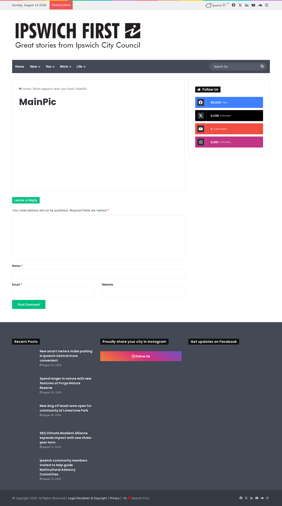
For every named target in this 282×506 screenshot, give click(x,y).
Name (17, 266)
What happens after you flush (53, 88)
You (48, 66)
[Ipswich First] (79, 35)
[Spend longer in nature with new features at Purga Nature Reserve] (24, 388)
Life (79, 66)
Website (107, 284)
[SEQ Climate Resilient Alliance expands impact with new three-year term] (24, 443)
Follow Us (142, 356)
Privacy (114, 498)
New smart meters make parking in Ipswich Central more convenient (66, 356)
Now (33, 66)
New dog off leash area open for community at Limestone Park (66, 408)
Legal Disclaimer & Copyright (87, 498)
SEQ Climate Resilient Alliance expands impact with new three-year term (66, 438)
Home (19, 66)
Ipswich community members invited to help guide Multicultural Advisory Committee (63, 467)
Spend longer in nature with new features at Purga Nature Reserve (65, 383)
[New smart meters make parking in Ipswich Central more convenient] (24, 361)
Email (17, 284)
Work (64, 66)
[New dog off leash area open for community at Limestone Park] (24, 416)
